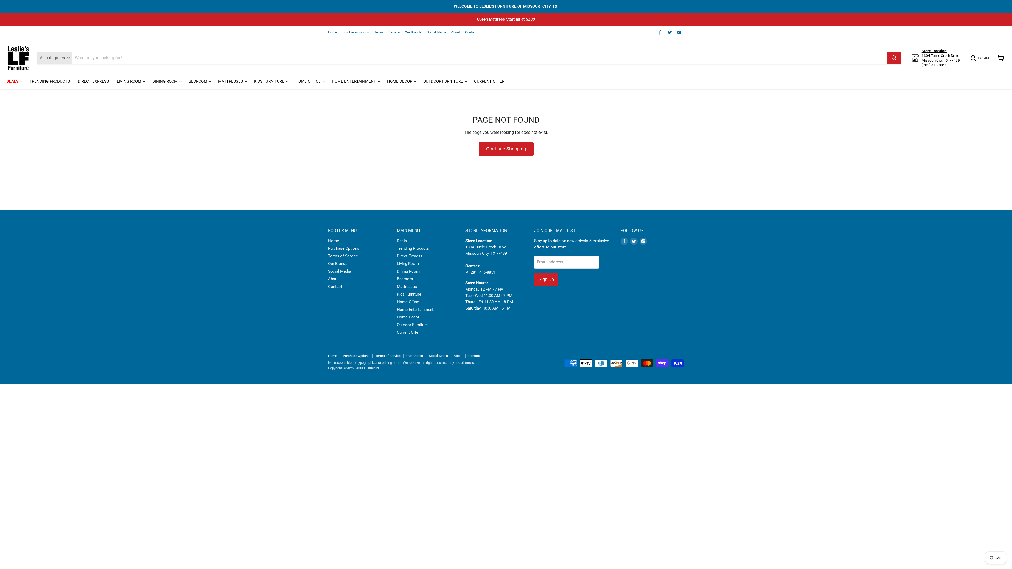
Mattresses (231, 81)
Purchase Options (355, 32)
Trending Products (50, 81)
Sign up (546, 279)
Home (332, 32)
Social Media (436, 32)
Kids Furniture (269, 81)
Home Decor (400, 81)
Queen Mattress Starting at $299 (506, 19)
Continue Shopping (506, 148)
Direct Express (93, 81)
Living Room (129, 81)
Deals (13, 81)
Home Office (308, 81)
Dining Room (165, 81)
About (455, 32)
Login (983, 58)
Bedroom (198, 81)
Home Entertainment (354, 81)
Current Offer (489, 81)
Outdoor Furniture (443, 81)
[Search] (894, 58)
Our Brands (413, 32)
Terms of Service (387, 32)
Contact (471, 32)
